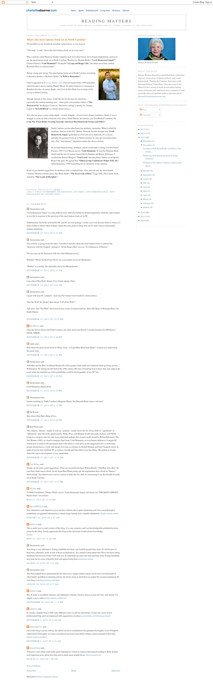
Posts (144, 109)
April (145, 195)
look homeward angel (97, 192)
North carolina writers (110, 513)
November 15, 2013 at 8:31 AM (44, 232)
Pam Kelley (34, 464)
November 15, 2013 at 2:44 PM (44, 354)
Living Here (105, 11)
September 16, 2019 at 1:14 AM (45, 602)
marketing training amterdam (47, 580)
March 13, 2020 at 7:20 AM (42, 659)
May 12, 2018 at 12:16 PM (41, 499)
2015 (143, 129)
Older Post (115, 670)
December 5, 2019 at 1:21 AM (44, 641)
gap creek (78, 192)
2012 (143, 212)
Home (73, 670)
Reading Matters (107, 21)
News (73, 11)
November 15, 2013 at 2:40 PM (44, 337)
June (145, 187)
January (146, 207)
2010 (143, 220)
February (147, 203)
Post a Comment (33, 665)
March (146, 199)
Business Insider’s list (53, 82)
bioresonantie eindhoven (55, 598)
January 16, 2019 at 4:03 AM (43, 517)
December (147, 141)
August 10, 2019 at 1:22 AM (43, 563)
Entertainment (92, 11)
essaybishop (35, 647)
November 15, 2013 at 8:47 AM (44, 270)
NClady (33, 488)
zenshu (30, 534)
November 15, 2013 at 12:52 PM (45, 319)
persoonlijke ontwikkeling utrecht (95, 615)
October (146, 170)
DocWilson (34, 325)
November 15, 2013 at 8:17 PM (44, 405)
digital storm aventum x (37, 637)
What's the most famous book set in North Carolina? (56, 39)
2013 (143, 137)
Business (116, 11)
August (146, 178)
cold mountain (64, 192)
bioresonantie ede (93, 654)
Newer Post (31, 670)
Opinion (126, 11)
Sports (81, 11)
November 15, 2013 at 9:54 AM (44, 285)
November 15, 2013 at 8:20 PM (44, 420)
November (147, 145)
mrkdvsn (33, 524)
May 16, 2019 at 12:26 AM (41, 538)
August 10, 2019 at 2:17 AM (43, 584)
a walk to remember (45, 192)
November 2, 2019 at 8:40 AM (44, 620)
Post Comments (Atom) (48, 676)
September (147, 174)
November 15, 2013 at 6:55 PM (44, 390)
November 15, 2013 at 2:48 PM (44, 376)
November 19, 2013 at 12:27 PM (45, 481)
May (145, 191)
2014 (143, 133)
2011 (143, 216)
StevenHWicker (36, 506)
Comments (146, 114)
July (145, 182)
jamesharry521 (36, 626)
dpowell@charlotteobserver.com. (152, 96)
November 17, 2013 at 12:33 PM (45, 457)
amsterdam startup (85, 558)
